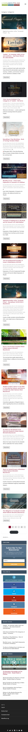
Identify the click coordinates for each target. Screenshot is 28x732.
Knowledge (21, 61)
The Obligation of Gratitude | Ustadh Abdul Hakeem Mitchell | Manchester (14, 512)
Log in (3, 707)
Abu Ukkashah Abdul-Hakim (18, 146)
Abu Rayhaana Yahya (7, 146)
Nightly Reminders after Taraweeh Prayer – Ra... (13, 32)
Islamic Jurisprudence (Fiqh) (12, 353)
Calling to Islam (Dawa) (18, 307)
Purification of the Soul (13, 64)
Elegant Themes (14, 726)
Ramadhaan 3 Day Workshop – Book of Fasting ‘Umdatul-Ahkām (13, 140)
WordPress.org (5, 718)
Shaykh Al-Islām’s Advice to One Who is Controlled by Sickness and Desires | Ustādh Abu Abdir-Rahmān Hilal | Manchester (14, 389)
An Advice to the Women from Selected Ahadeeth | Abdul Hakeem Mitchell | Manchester (13, 431)
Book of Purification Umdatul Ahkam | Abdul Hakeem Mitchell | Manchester (14, 348)
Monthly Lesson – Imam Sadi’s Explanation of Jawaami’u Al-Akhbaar (14, 181)
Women (4, 439)
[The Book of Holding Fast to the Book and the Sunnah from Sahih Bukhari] (14, 210)
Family (11, 309)
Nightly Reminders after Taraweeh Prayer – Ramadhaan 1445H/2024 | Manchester (13, 302)
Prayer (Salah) (6, 64)
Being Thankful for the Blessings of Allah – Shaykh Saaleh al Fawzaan (14, 683)
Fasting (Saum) (6, 147)
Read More (6, 77)
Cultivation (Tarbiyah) (18, 60)
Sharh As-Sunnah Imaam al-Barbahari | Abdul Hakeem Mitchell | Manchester (14, 471)
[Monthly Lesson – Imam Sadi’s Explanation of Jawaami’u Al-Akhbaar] (14, 170)
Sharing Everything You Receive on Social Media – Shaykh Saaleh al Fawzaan (13, 678)
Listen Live (14, 532)
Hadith (15, 147)
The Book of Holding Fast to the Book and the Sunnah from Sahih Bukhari (14, 221)
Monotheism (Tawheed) (7, 267)
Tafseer (8, 107)
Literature (17, 104)
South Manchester (20, 227)
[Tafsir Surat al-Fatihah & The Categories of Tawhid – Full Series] (14, 89)
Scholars (4, 107)
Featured (11, 147)
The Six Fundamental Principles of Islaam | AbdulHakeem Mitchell (13, 261)
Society (22, 438)
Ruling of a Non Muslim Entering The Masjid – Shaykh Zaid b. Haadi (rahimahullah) (12, 694)
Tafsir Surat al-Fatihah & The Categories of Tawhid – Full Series (13, 100)
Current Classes (16, 186)
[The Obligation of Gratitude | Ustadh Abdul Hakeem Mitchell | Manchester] (14, 501)
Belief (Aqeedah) (6, 104)
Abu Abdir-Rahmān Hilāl (19, 144)
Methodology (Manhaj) (12, 310)
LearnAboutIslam (9, 187)
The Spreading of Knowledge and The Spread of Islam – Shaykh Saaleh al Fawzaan (12, 673)
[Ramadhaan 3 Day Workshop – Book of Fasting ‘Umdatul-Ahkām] (14, 129)
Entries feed (4, 711)
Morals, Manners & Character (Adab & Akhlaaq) (12, 63)
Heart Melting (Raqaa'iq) (14, 61)
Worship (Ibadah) (13, 107)
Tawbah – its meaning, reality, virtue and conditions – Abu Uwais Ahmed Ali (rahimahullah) (13, 56)
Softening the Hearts (15, 313)
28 (21, 527)
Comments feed (5, 714)
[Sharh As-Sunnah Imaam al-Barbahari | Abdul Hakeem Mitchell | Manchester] (14, 459)
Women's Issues (9, 439)
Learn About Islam (7, 143)
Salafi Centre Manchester (17, 106)
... (18, 527)
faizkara (5, 60)
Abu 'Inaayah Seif (10, 144)
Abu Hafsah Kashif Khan (19, 103)
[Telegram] (14, 578)
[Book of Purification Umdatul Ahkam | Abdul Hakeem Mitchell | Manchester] (14, 336)
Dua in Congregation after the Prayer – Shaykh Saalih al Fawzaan (12, 688)
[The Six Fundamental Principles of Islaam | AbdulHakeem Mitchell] (14, 250)
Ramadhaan (19, 147)
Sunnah (10, 355)
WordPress (14, 728)
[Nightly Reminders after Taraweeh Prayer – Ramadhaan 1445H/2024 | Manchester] (14, 290)
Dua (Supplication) (11, 395)
